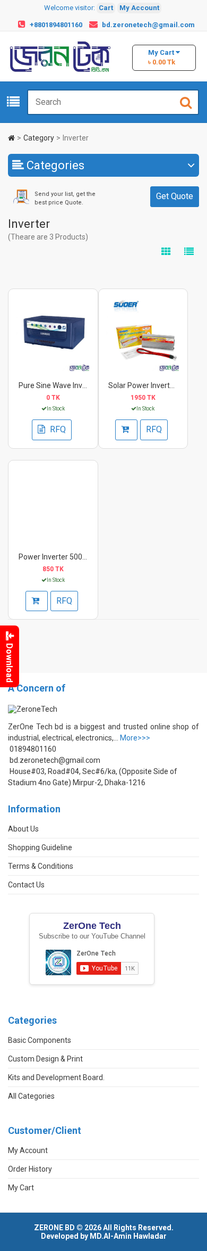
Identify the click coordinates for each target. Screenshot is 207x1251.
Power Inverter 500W (54, 557)
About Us (23, 829)
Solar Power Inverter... (144, 385)
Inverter (76, 138)
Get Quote (174, 196)
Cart (106, 8)
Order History (30, 1169)
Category (38, 138)
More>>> (135, 738)
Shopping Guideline (40, 847)
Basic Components (39, 1040)
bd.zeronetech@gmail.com (148, 25)
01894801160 (33, 749)
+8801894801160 (56, 25)
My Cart (21, 1187)
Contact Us (26, 884)
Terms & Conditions (40, 866)
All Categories (31, 1096)
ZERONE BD (54, 1227)
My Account (139, 8)
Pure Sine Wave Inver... (56, 385)
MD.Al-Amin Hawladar (128, 1236)
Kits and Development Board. (56, 1077)
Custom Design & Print (45, 1059)
